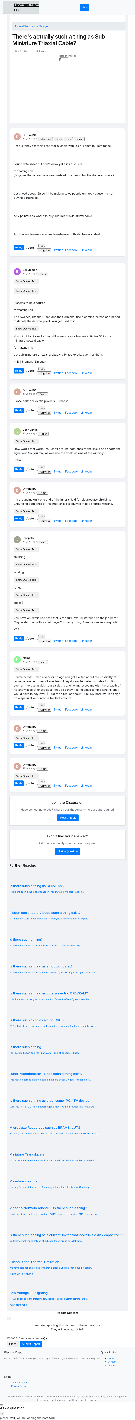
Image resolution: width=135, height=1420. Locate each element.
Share (41, 245)
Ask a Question (68, 851)
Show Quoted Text (26, 281)
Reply (18, 247)
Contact (112, 1361)
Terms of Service (20, 1382)
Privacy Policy (18, 1386)
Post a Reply (68, 817)
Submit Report (31, 1344)
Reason (12, 1338)
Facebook (72, 250)
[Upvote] (25, 248)
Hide (69, 139)
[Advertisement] (69, 91)
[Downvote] (36, 248)
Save (59, 139)
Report (79, 139)
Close (13, 1344)
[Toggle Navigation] (130, 7)
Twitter (59, 250)
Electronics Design (35, 26)
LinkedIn (86, 250)
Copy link (45, 250)
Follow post (45, 139)
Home (19, 26)
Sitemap (112, 1365)
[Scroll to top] (1, 1404)
